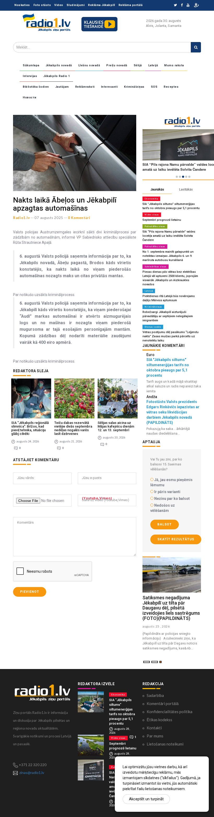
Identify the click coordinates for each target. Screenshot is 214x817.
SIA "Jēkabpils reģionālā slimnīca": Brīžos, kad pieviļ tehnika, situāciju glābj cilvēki (30, 428)
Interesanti (109, 86)
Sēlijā (138, 65)
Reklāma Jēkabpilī (101, 5)
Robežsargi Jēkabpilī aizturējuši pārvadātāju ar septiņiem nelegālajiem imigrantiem (167, 316)
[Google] (188, 5)
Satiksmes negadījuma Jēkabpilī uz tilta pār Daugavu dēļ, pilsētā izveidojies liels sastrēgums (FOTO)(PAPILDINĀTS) (171, 608)
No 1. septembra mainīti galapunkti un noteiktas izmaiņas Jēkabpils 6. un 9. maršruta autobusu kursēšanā (168, 256)
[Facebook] (181, 5)
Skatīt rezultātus (175, 539)
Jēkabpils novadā (59, 65)
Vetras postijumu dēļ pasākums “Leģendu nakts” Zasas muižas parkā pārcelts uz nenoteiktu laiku (170, 336)
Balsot (164, 524)
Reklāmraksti (85, 86)
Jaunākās (157, 189)
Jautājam (62, 86)
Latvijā (153, 65)
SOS (154, 86)
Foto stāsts (42, 5)
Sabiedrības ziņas (156, 266)
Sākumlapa (31, 65)
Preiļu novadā (116, 65)
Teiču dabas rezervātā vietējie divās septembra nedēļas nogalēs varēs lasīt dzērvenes (73, 428)
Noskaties (22, 5)
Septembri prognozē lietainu (161, 220)
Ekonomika (151, 198)
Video (58, 5)
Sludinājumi (76, 5)
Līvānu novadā (89, 65)
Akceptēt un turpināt (146, 799)
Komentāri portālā (163, 703)
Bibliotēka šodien (36, 86)
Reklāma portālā (130, 5)
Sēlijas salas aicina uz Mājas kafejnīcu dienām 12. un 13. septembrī (116, 426)
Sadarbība (155, 695)
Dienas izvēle (153, 326)
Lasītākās (186, 189)
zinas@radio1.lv (31, 772)
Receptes (171, 86)
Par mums (155, 735)
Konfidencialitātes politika (169, 711)
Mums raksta (174, 65)
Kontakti (154, 727)
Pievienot (29, 592)
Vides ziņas (152, 214)
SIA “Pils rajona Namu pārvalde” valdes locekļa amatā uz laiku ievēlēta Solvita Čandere (168, 236)
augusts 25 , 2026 (156, 626)
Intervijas (30, 76)
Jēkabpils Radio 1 (56, 76)
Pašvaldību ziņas (155, 226)
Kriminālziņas (134, 86)
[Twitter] (175, 5)
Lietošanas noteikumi (165, 744)
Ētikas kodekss (159, 719)
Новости (30, 97)
